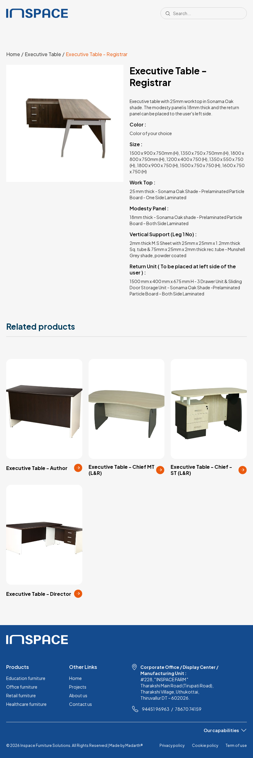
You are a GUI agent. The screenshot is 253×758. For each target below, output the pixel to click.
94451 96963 (155, 709)
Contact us (80, 704)
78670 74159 (188, 709)
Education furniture (25, 678)
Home (75, 678)
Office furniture (21, 687)
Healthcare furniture (26, 704)
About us (78, 695)
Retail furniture (21, 695)
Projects (77, 687)
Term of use (236, 745)
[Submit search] (168, 13)
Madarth (134, 745)
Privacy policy (172, 745)
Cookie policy (205, 745)
